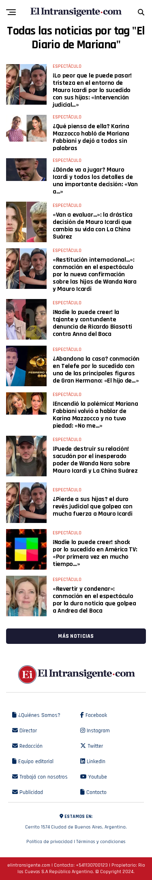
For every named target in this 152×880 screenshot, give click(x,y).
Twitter (94, 746)
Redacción (30, 746)
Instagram (97, 730)
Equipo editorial (35, 761)
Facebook (95, 715)
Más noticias (76, 636)
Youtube (97, 777)
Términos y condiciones (101, 842)
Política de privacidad (49, 842)
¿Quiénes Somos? (38, 715)
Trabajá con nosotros (43, 777)
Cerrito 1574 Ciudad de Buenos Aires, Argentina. (76, 821)
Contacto (96, 792)
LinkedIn (95, 761)
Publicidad (30, 792)
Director (27, 730)
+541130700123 (92, 865)
